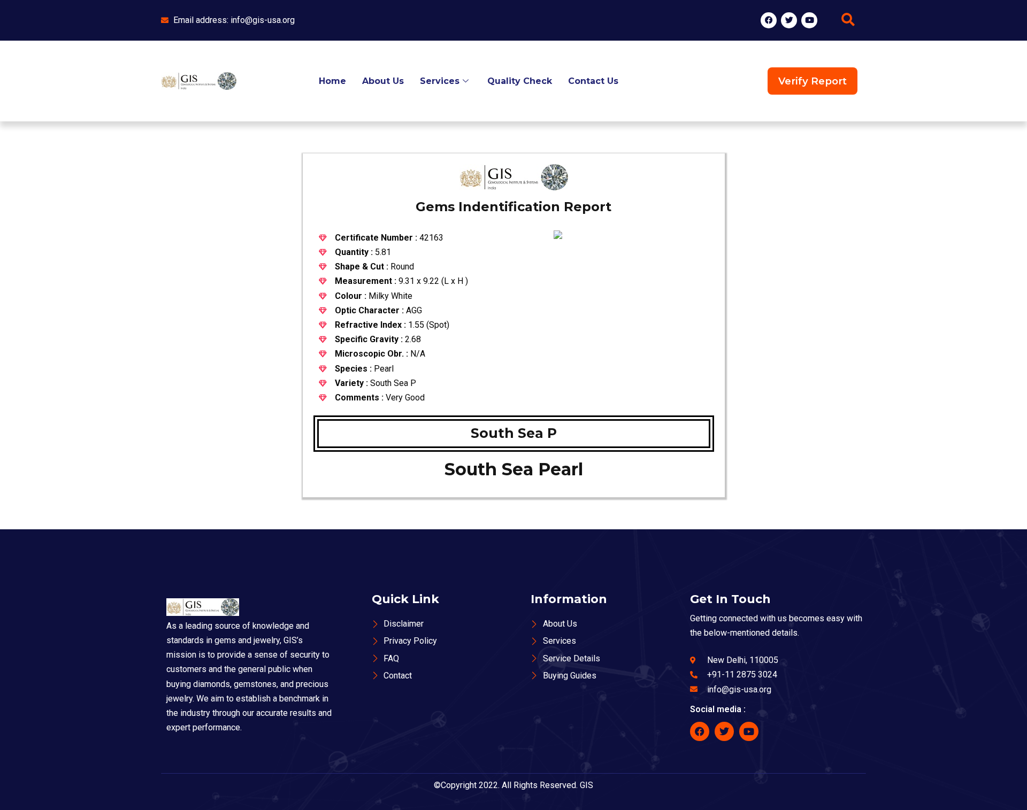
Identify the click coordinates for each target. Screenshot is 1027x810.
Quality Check (519, 81)
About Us (383, 81)
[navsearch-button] (848, 20)
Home (332, 81)
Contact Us (593, 81)
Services (439, 81)
